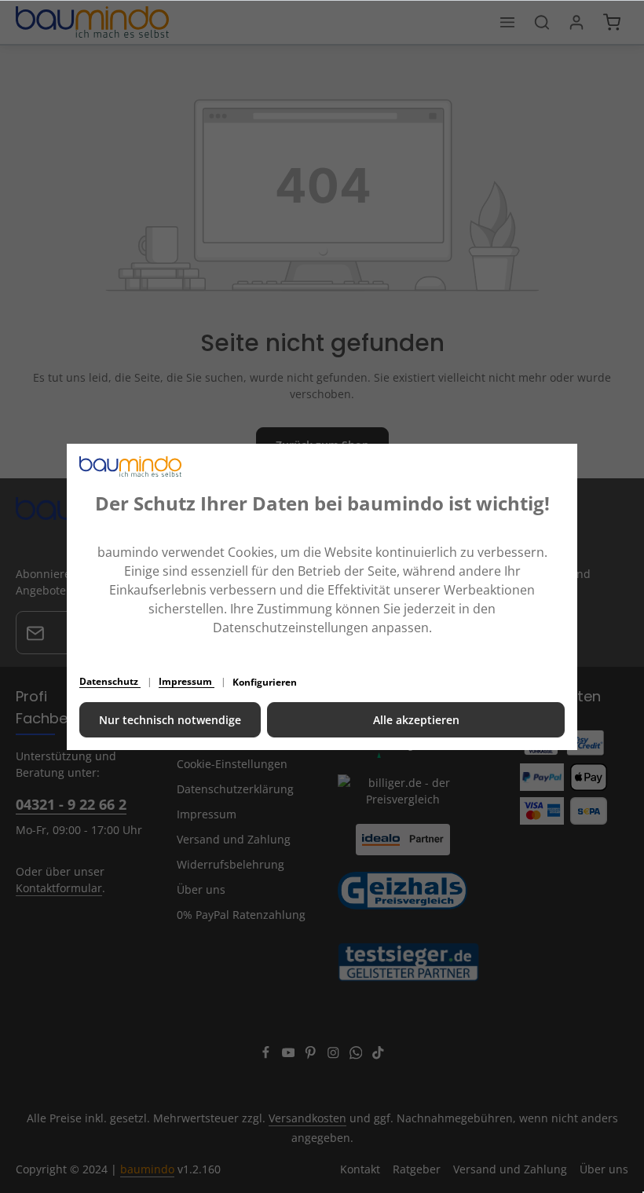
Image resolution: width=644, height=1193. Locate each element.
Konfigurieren (264, 682)
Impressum (186, 681)
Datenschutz (110, 681)
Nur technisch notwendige (170, 719)
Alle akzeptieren (416, 719)
